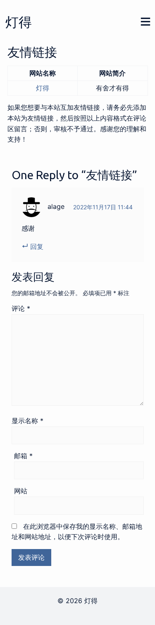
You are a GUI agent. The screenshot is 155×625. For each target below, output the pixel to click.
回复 (36, 246)
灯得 (18, 22)
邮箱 (23, 456)
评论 (21, 308)
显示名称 (27, 421)
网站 (20, 491)
